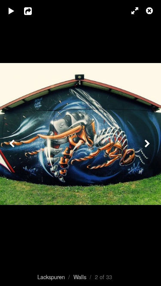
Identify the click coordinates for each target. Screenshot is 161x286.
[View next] (148, 143)
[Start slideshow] (11, 10)
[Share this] (34, 10)
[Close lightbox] (150, 10)
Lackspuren (51, 277)
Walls (79, 277)
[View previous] (13, 143)
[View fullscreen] (131, 10)
